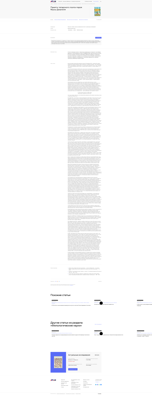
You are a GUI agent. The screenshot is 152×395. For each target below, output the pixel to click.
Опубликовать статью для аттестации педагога (75, 387)
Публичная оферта (78, 393)
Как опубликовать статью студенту (75, 380)
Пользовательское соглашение (70, 393)
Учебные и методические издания (87, 385)
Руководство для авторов (75, 1)
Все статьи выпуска (98, 324)
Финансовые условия (64, 385)
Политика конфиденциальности (61, 393)
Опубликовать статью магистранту (75, 383)
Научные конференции (67, 1)
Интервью (85, 381)
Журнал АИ (60, 1)
